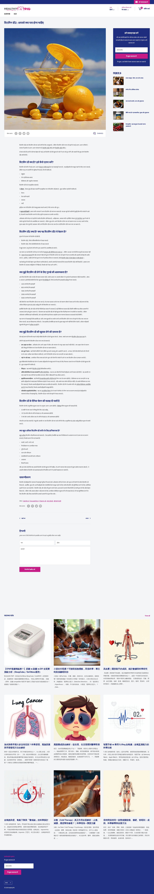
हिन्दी (6, 882)
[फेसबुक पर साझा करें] (16, 133)
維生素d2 (50, 501)
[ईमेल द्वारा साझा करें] (28, 133)
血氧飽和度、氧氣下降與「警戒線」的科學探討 (26, 820)
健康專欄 (7, 14)
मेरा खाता (124, 10)
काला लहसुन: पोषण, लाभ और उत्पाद (134, 78)
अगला (87, 518)
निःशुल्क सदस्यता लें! (131, 56)
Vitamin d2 (42, 501)
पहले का (23, 518)
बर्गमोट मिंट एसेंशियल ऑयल (132, 89)
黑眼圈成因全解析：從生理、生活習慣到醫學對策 (77, 744)
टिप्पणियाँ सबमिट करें (30, 569)
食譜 (15, 14)
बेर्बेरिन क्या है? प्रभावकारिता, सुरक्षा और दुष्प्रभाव (137, 112)
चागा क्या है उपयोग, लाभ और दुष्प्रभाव (135, 101)
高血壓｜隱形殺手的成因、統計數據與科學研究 (125, 668)
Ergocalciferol (34, 501)
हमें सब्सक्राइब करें (143, 2)
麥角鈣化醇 (57, 501)
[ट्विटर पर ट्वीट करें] (24, 133)
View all (147, 616)
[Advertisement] (67, 599)
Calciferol (26, 501)
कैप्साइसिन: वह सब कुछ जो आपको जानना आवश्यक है (136, 125)
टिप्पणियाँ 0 (100, 133)
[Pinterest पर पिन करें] (20, 133)
